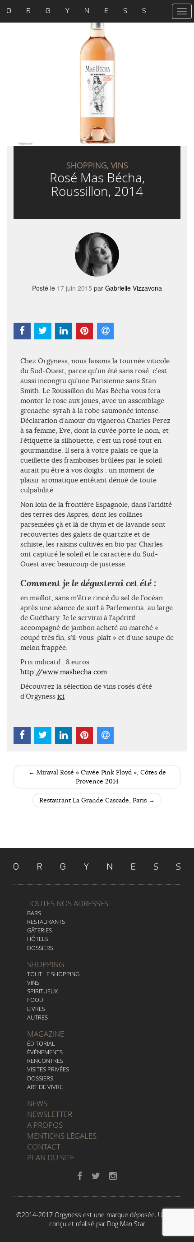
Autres (37, 1017)
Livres (36, 1009)
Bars (34, 913)
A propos (45, 1125)
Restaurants (46, 922)
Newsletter (49, 1114)
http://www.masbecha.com (63, 671)
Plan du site (50, 1157)
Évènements (45, 1052)
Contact (43, 1146)
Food (35, 1000)
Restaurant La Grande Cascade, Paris (97, 800)
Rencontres (45, 1061)
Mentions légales (62, 1136)
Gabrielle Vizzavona (133, 287)
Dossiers (40, 948)
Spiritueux (42, 991)
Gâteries (39, 930)
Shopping (45, 964)
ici (61, 696)
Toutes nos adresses (67, 903)
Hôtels (37, 939)
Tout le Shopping (53, 974)
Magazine (45, 1034)
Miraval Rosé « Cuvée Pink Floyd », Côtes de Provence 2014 (97, 776)
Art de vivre (45, 1087)
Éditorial (41, 1043)
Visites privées (48, 1069)
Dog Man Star (126, 1223)
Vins (33, 982)
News (37, 1103)
